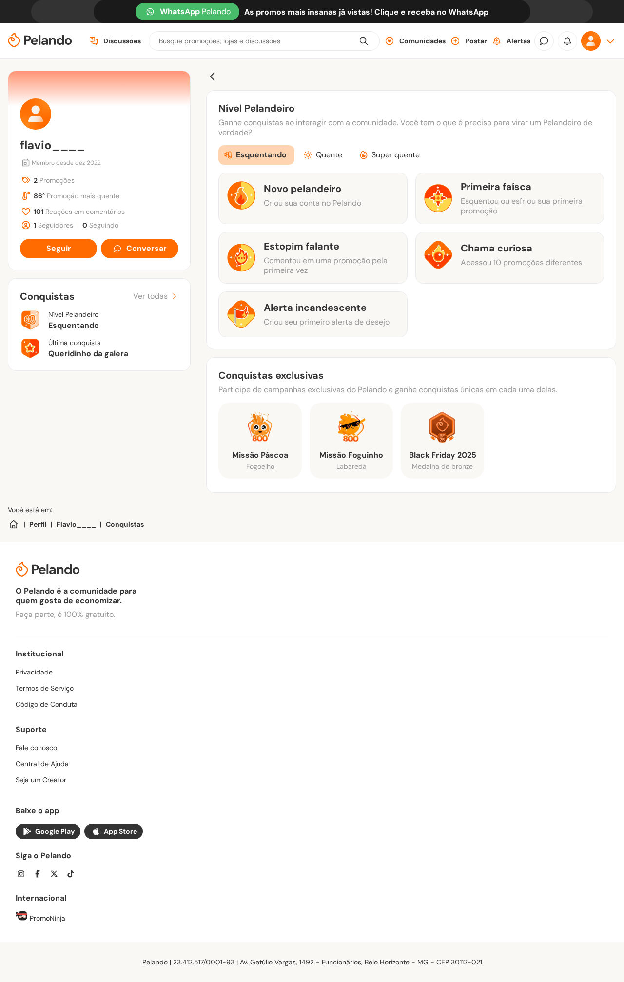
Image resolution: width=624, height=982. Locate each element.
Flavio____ (76, 524)
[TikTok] (73, 875)
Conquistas (125, 524)
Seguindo (100, 225)
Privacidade (34, 672)
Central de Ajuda (42, 763)
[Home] (14, 524)
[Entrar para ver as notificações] (567, 41)
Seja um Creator (41, 779)
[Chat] (544, 41)
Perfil (38, 524)
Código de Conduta (47, 704)
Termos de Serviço (45, 688)
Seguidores (53, 225)
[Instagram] (24, 875)
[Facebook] (40, 875)
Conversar (146, 248)
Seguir (58, 248)
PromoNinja (46, 918)
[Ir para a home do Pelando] (40, 41)
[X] (57, 875)
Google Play (55, 831)
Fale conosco (36, 747)
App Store (120, 831)
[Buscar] (364, 41)
